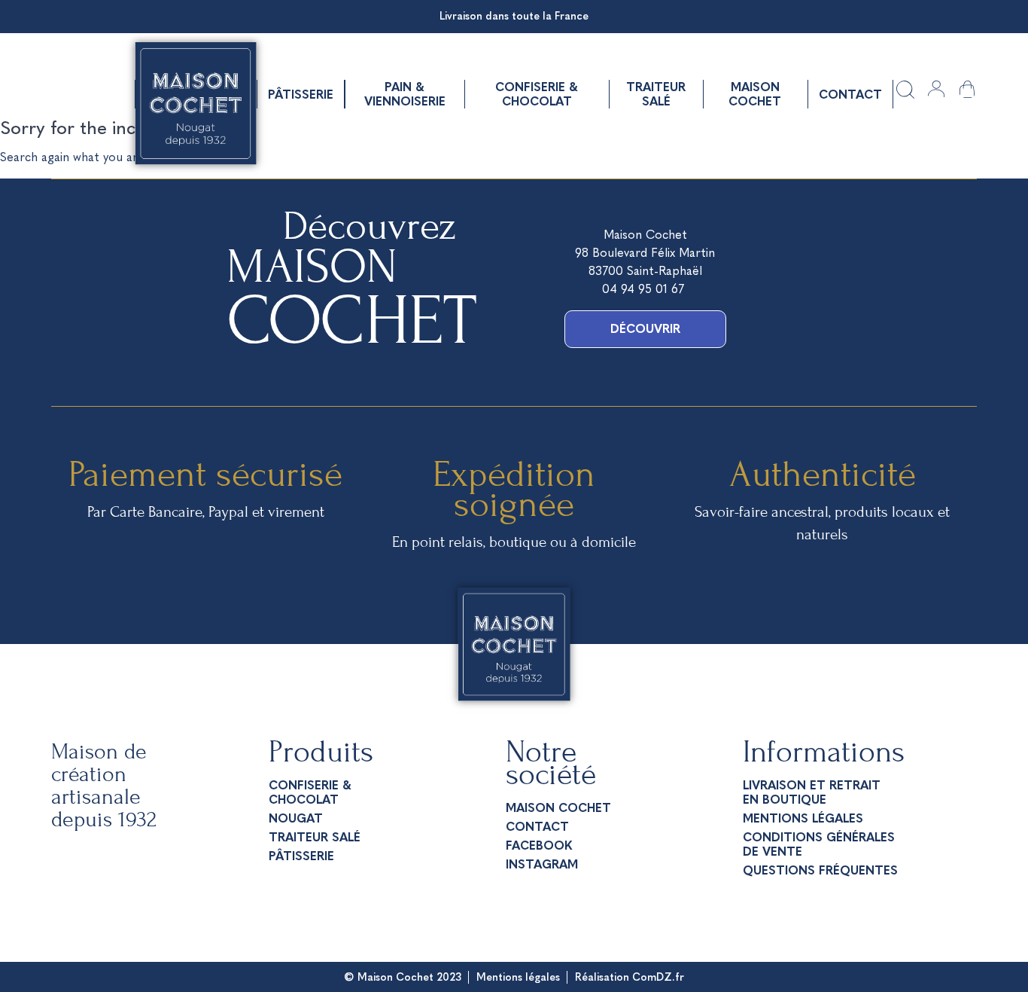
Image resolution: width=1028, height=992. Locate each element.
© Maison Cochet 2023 (402, 977)
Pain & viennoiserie (405, 94)
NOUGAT (296, 818)
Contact (850, 94)
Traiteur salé (656, 94)
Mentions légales (803, 818)
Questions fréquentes (820, 870)
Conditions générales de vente (819, 844)
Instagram (542, 864)
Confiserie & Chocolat (536, 94)
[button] (645, 329)
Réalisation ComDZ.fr (629, 977)
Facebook (539, 845)
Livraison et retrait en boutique (811, 792)
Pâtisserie (300, 94)
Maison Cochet (754, 94)
